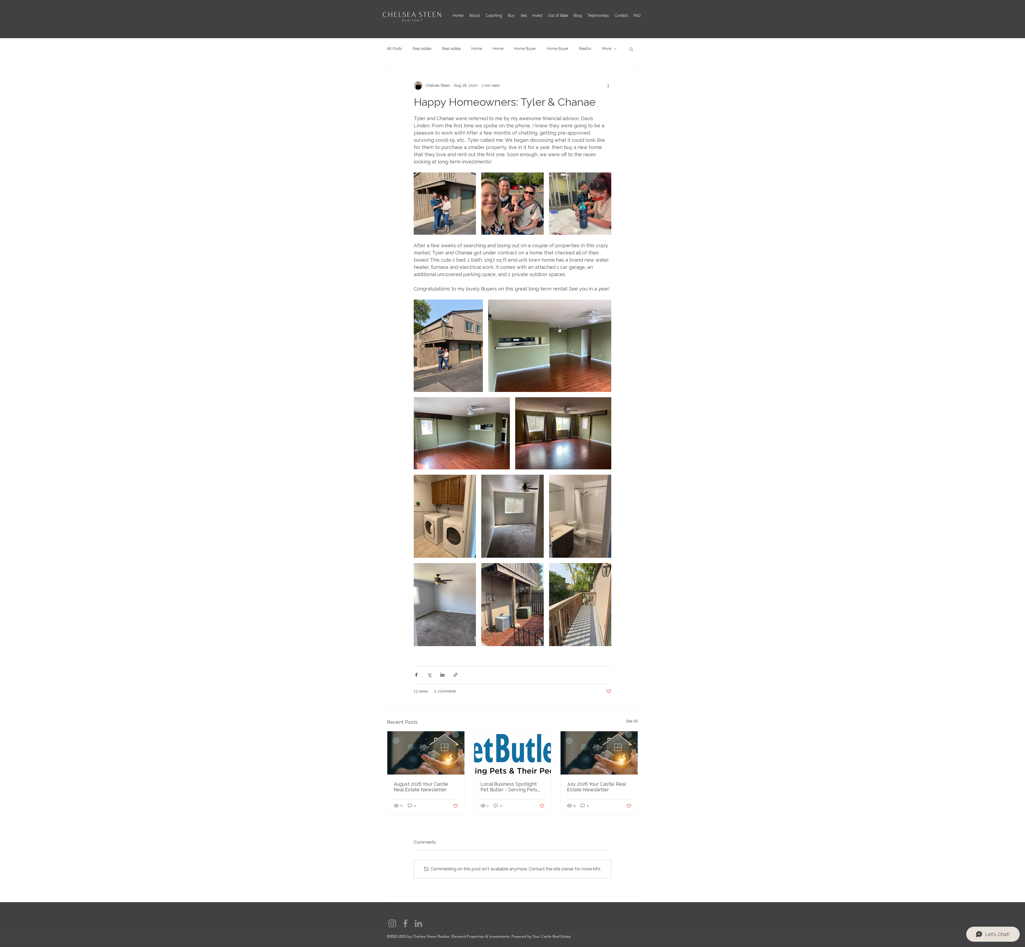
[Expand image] (445, 203)
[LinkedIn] (418, 923)
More (606, 48)
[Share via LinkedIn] (442, 674)
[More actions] (608, 85)
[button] (631, 49)
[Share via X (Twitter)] (429, 674)
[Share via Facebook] (416, 674)
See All (632, 721)
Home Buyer (525, 48)
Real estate (422, 48)
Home (476, 48)
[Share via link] (455, 674)
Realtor (585, 48)
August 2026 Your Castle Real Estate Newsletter (421, 786)
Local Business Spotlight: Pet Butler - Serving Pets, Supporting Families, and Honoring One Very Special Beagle (511, 786)
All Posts (394, 48)
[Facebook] (405, 923)
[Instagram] (392, 923)
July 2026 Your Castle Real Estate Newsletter (596, 786)
